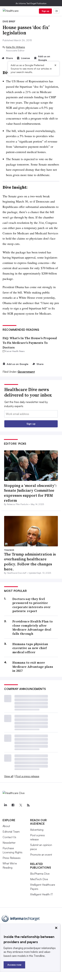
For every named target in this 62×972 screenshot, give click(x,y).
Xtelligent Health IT (41, 894)
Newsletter (9, 842)
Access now (14, 964)
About (6, 826)
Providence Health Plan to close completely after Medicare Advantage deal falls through (32, 627)
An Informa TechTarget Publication (31, 3)
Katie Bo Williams (15, 46)
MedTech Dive (39, 879)
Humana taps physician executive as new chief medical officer (30, 648)
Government (26, 371)
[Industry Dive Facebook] (13, 805)
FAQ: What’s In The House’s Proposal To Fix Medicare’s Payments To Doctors (30, 343)
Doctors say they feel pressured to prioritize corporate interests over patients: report (31, 605)
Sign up (45, 11)
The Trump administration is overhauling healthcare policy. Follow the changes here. (30, 562)
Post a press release (27, 776)
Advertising (36, 829)
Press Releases (11, 858)
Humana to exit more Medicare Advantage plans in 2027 (32, 667)
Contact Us (9, 837)
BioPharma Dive (40, 873)
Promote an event (41, 854)
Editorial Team (11, 831)
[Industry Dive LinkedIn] (5, 805)
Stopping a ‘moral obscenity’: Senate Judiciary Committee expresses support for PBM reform (30, 493)
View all (8, 776)
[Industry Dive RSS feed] (28, 805)
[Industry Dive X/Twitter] (20, 805)
